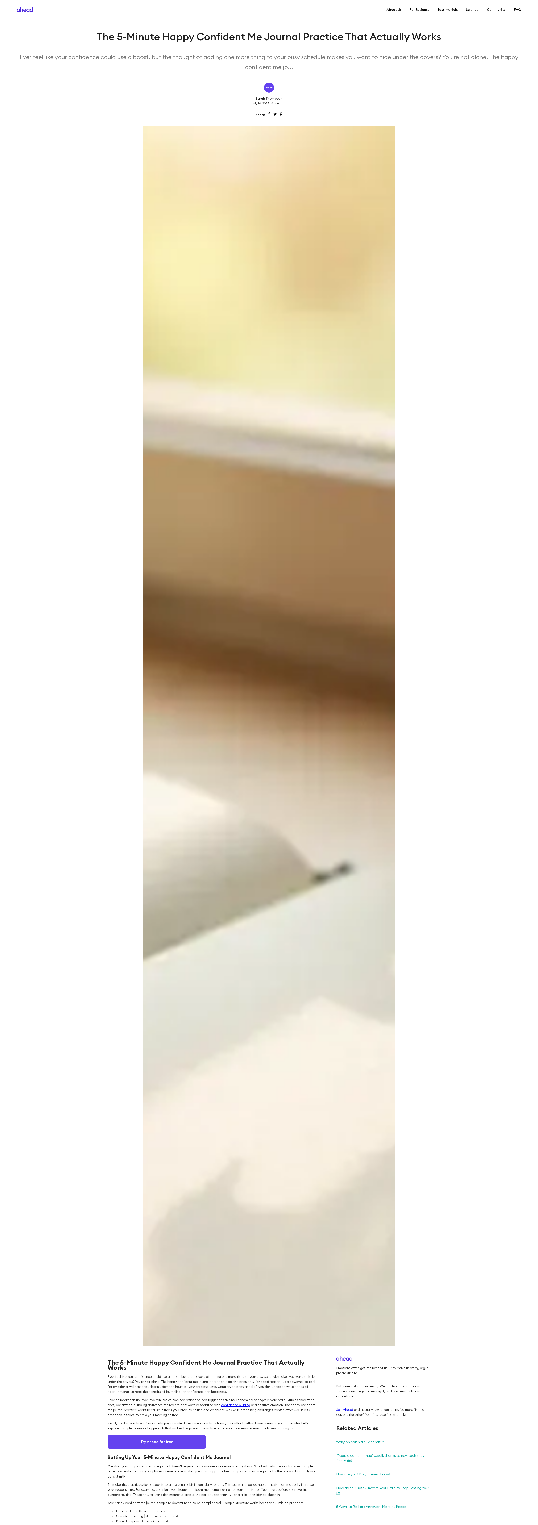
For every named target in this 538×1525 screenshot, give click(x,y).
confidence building (235, 1405)
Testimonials (447, 9)
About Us (393, 9)
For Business (419, 9)
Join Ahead (344, 1410)
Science (472, 9)
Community (496, 9)
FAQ (517, 9)
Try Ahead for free (156, 1441)
